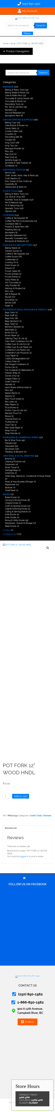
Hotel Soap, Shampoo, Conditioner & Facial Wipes (28, 476)
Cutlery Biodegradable (15, 358)
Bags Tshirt (10, 324)
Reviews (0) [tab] (10, 828)
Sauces (8, 297)
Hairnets (8, 384)
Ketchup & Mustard (13, 288)
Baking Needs (11, 248)
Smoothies (10, 300)
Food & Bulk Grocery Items (17, 245)
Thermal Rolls (11, 419)
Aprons (8, 172)
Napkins (8, 396)
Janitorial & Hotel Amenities (18, 456)
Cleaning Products (13, 461)
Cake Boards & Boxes (15, 125)
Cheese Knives (11, 503)
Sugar (7, 305)
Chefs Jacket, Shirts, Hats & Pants (20, 175)
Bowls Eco (10, 332)
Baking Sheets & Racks (15, 92)
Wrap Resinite (11, 433)
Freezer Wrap (11, 373)
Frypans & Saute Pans (14, 227)
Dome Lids (10, 367)
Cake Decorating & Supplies (18, 120)
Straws (8, 416)
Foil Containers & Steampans (18, 370)
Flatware (9, 443)
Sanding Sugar (11, 160)
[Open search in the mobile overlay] (26, 25)
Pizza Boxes (10, 407)
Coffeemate (10, 259)
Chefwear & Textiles (14, 170)
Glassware (9, 446)
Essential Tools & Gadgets (17, 200)
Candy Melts (10, 128)
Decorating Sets (12, 137)
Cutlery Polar (11, 361)
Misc (7, 151)
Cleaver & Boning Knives (16, 509)
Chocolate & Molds (14, 101)
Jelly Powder (11, 285)
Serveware (9, 449)
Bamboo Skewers (13, 327)
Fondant (8, 140)
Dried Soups (10, 265)
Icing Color (10, 143)
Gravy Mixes (10, 280)
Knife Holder (10, 517)
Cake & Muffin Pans (13, 95)
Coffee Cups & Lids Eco (16, 344)
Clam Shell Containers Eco (17, 341)
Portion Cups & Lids (14, 410)
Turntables (10, 166)
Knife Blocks (10, 514)
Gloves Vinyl (11, 376)
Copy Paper (10, 355)
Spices (8, 303)
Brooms (8, 459)
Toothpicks (10, 422)
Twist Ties (9, 425)
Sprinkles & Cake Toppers (16, 163)
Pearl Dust (9, 157)
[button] (16, 51)
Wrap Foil (9, 430)
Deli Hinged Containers (15, 364)
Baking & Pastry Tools (15, 90)
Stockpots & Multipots (15, 241)
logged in (23, 856)
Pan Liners (9, 402)
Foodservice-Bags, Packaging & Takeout (25, 309)
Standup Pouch (12, 413)
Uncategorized (9, 534)
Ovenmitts (9, 184)
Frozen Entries (11, 277)
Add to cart (20, 796)
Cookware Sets (12, 224)
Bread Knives (11, 497)
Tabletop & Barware (14, 452)
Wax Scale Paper (12, 428)
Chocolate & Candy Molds (17, 98)
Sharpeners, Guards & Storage (18, 523)
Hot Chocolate (11, 282)
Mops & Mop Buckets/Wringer (19, 482)
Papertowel (10, 484)
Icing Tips (9, 145)
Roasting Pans (11, 229)
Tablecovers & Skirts (14, 187)
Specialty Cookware (14, 238)
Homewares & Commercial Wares (20, 437)
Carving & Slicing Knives (16, 500)
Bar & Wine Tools (13, 440)
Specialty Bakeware (14, 235)
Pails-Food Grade (13, 399)
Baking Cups (10, 122)
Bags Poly (9, 318)
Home (5, 43)
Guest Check (11, 381)
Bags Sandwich (12, 321)
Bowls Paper (10, 335)
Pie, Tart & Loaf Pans (14, 107)
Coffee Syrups (11, 256)
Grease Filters (11, 379)
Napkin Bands (11, 393)
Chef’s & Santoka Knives (16, 506)
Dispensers (10, 464)
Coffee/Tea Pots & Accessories (19, 221)
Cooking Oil (10, 262)
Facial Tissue (10, 467)
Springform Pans (12, 115)
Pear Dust (9, 154)
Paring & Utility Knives (15, 520)
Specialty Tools (12, 208)
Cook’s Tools (10, 191)
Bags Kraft (9, 315)
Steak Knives (10, 526)
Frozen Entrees (12, 274)
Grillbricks (9, 473)
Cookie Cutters (11, 131)
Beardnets (9, 330)
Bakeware (8, 87)
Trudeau (6, 530)
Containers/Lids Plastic (15, 350)
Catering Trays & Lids (14, 338)
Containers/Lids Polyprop (17, 353)
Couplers (9, 134)
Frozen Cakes (11, 271)
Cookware (8, 215)
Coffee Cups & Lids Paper (16, 347)
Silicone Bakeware (13, 113)
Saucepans (10, 232)
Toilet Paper (10, 490)
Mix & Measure (11, 202)
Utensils (8, 211)
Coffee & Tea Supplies (15, 218)
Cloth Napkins (11, 178)
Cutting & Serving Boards (16, 511)
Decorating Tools (13, 104)
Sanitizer (9, 487)
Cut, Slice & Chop (13, 197)
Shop (13, 43)
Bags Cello (10, 312)
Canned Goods (12, 251)
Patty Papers (10, 404)
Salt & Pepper (11, 294)
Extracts (8, 268)
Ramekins (9, 110)
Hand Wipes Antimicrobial (17, 387)
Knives (6, 494)
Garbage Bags (11, 470)
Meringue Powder (13, 148)
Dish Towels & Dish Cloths (17, 181)
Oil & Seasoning (12, 205)
